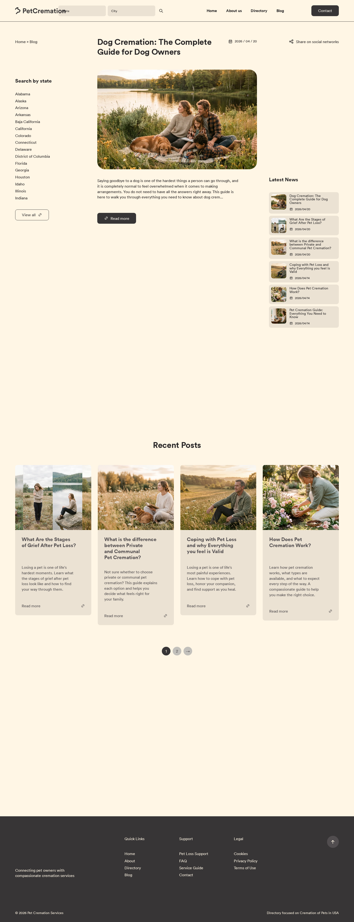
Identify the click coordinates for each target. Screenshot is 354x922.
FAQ (183, 860)
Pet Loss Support (193, 853)
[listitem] (22, 94)
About (130, 860)
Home (212, 10)
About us (234, 10)
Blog (280, 10)
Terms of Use (245, 867)
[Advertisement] (291, 99)
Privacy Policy (245, 860)
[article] (53, 540)
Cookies (241, 853)
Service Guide (191, 867)
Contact (325, 10)
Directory (259, 10)
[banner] (40, 10)
